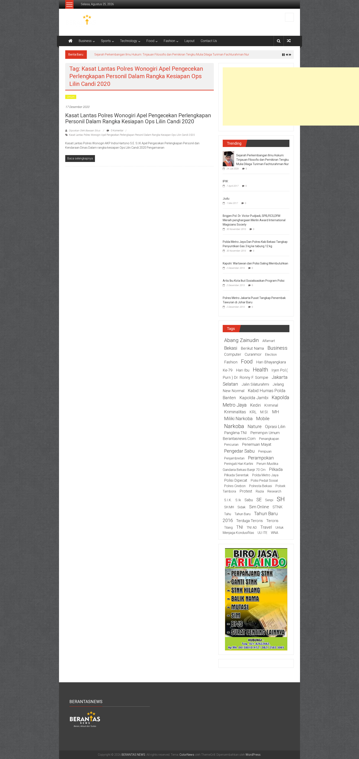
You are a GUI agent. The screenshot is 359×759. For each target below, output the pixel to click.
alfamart (268, 341)
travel (266, 527)
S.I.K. (228, 500)
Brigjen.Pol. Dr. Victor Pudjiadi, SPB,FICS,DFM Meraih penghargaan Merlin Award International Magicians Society (254, 220)
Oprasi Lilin (275, 426)
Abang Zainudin (241, 340)
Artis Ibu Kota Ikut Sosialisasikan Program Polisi (253, 280)
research (274, 491)
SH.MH (229, 507)
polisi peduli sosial (264, 481)
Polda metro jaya (265, 475)
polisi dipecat (235, 480)
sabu (249, 500)
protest (246, 491)
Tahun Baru (243, 514)
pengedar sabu (239, 451)
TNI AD (252, 527)
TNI (239, 527)
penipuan (265, 451)
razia (260, 491)
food (247, 361)
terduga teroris (249, 520)
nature (255, 426)
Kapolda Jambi (254, 397)
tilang (228, 527)
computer (232, 354)
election (271, 355)
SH (281, 499)
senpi (269, 500)
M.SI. (264, 412)
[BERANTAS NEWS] (70, 41)
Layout (189, 41)
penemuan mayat (256, 444)
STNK (278, 507)
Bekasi (230, 348)
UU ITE (262, 533)
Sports (106, 41)
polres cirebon (235, 486)
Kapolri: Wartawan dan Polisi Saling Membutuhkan (255, 263)
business (277, 348)
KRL (253, 412)
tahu (227, 514)
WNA (274, 533)
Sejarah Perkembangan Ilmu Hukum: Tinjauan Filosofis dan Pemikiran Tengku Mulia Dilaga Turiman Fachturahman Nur (171, 54)
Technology (128, 41)
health (260, 370)
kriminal (271, 405)
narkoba (234, 426)
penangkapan (269, 439)
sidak (241, 507)
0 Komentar (116, 130)
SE (259, 499)
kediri (255, 405)
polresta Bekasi (260, 486)
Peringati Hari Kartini (238, 464)
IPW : (226, 181)
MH (275, 411)
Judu (226, 198)
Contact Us (209, 41)
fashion (230, 362)
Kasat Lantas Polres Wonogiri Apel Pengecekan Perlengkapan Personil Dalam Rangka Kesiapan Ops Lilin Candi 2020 (138, 118)
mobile (262, 418)
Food (150, 41)
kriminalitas (235, 411)
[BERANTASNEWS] (85, 719)
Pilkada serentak (236, 475)
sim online (259, 506)
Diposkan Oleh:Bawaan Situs (84, 130)
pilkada (276, 469)
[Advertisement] (291, 96)
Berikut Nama (252, 348)
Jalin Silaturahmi (255, 384)
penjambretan (234, 458)
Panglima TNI (235, 433)
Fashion (169, 41)
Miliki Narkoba (238, 418)
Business (85, 41)
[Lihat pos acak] (289, 41)
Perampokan (261, 457)
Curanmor (253, 354)
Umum (71, 96)
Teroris (272, 520)
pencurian (231, 445)
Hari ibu (242, 370)
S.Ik (238, 500)
